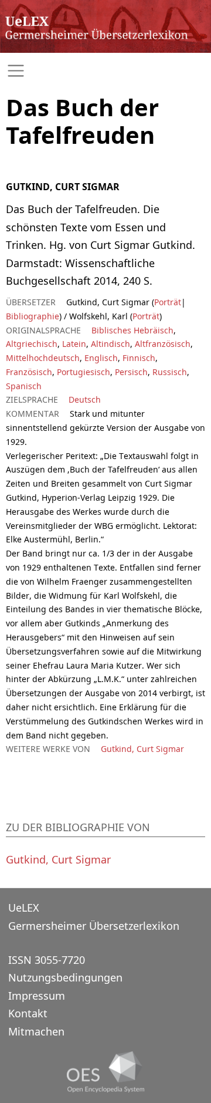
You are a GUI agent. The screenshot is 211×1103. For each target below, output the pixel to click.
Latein (74, 343)
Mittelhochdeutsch (43, 357)
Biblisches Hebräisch (132, 330)
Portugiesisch (83, 371)
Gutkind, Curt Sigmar (142, 748)
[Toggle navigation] (105, 70)
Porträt (167, 302)
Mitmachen (36, 1031)
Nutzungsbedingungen (65, 977)
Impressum (36, 996)
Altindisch (110, 343)
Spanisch (24, 386)
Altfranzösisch (162, 343)
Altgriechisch (31, 343)
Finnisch (138, 357)
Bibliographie (32, 316)
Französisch (29, 371)
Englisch (101, 357)
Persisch (131, 371)
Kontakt (27, 1013)
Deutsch (85, 399)
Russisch (169, 371)
